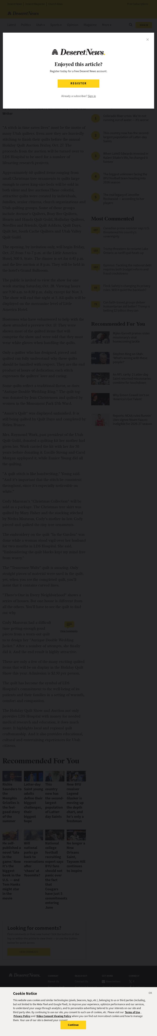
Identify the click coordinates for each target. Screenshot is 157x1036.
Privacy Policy (21, 1016)
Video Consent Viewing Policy (53, 1016)
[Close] (150, 993)
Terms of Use (132, 1012)
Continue (73, 1025)
